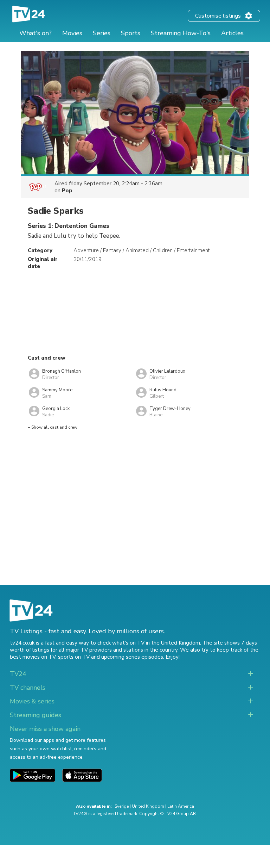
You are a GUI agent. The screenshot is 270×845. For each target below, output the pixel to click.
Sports (130, 33)
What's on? (35, 33)
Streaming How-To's (181, 33)
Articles (232, 33)
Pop (67, 190)
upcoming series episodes (132, 656)
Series (101, 33)
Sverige (122, 806)
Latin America (180, 806)
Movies (72, 33)
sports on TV (74, 656)
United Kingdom (148, 806)
